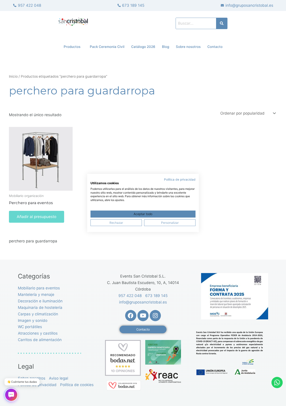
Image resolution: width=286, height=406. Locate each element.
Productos (72, 47)
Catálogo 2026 (143, 47)
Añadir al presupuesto (36, 216)
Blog (165, 47)
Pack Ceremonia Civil (107, 47)
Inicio (13, 76)
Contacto (215, 47)
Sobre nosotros (188, 47)
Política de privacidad (180, 179)
